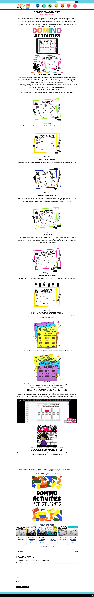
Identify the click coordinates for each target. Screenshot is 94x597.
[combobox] (65, 2)
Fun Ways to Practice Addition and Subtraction (52, 540)
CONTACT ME (22, 593)
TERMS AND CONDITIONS (56, 593)
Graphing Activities (21, 538)
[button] (50, 546)
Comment (18, 562)
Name (18, 577)
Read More (31, 542)
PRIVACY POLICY (37, 593)
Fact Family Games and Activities (73, 539)
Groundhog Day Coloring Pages (31, 539)
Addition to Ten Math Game (62, 538)
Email (17, 581)
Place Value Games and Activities (42, 539)
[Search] (76, 2)
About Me (72, 593)
